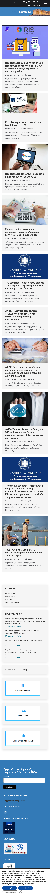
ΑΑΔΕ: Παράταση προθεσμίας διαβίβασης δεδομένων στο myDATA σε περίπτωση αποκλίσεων (21, 315)
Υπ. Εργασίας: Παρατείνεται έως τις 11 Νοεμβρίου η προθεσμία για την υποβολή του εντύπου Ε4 (24, 285)
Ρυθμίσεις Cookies (10, 892)
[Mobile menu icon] (45, 3)
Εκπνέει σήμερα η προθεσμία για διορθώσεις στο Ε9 (23, 124)
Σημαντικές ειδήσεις (12, 75)
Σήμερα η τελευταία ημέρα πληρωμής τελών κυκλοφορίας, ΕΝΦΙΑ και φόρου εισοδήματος (22, 232)
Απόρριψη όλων (25, 888)
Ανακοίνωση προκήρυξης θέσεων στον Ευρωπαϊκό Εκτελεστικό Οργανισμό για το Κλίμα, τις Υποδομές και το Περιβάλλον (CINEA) (25, 621)
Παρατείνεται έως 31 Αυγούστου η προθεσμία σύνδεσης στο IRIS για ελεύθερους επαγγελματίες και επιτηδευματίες (24, 67)
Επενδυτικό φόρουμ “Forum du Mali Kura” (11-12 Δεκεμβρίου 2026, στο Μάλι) (23, 632)
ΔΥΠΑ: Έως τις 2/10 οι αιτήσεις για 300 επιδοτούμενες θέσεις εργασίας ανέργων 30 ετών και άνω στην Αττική (24, 433)
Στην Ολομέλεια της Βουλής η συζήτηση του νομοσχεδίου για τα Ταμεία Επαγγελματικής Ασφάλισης (21, 652)
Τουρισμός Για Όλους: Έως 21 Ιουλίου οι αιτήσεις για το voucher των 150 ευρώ (23, 552)
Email (6, 776)
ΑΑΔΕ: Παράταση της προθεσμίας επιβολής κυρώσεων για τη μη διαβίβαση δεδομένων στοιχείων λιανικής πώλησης (23, 371)
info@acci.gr (35, 5)
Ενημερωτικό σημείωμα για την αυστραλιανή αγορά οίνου (23, 641)
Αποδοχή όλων (10, 888)
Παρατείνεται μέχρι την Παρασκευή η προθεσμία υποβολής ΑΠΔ (24, 175)
